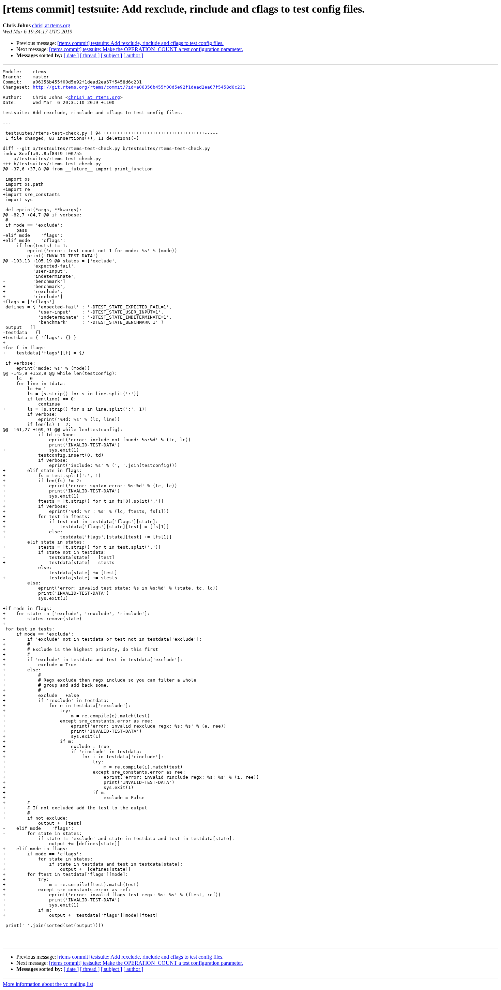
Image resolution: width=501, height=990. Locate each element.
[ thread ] (90, 55)
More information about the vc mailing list (48, 984)
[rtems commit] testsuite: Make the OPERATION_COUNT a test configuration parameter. (146, 49)
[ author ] (133, 55)
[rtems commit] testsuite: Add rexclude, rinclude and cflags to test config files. (140, 43)
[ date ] (71, 55)
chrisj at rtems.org (51, 25)
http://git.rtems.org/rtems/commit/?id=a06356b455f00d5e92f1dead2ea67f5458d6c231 (139, 87)
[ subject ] (111, 55)
